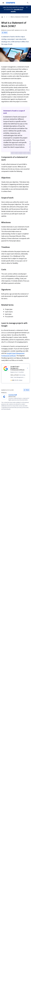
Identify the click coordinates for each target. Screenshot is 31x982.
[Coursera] (10, 2)
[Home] (2, 16)
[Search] (28, 3)
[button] (4, 32)
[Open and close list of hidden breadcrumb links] (6, 16)
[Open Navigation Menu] (3, 3)
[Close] (26, 7)
